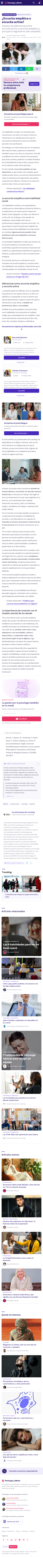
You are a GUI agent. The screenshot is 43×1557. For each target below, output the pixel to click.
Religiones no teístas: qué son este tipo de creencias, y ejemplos (19, 1346)
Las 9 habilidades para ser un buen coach (21, 946)
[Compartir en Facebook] (6, 69)
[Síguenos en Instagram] (15, 1539)
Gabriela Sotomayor (20, 370)
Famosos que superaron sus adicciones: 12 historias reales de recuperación (19, 1222)
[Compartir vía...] (37, 69)
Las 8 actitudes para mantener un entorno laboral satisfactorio (19, 1099)
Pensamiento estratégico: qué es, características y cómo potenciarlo (16, 1382)
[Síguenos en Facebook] (3, 1539)
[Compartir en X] (14, 69)
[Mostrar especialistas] (4, 1471)
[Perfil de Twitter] (30, 863)
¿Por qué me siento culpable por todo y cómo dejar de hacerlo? (20, 1455)
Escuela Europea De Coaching (16, 35)
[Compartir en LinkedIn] (21, 69)
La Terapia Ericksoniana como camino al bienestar (18, 1259)
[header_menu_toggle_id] (2, 3)
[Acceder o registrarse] (39, 3)
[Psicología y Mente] (13, 3)
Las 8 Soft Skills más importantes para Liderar (20, 1134)
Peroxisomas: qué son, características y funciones (18, 1419)
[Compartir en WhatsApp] (29, 69)
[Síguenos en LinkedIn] (11, 1539)
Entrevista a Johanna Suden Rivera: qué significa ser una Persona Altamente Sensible (20, 1295)
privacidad (20, 1554)
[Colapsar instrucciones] (38, 764)
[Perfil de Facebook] (26, 863)
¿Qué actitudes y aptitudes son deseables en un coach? (20, 1021)
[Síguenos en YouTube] (19, 1539)
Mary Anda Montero (19, 337)
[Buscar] (34, 3)
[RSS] (27, 1539)
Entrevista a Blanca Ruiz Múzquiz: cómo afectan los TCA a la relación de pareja (21, 1186)
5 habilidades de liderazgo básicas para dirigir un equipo (19, 1058)
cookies (26, 1554)
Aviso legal (13, 1554)
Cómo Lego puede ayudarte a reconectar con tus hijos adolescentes (20, 985)
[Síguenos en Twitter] (7, 1539)
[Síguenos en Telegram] (23, 1539)
